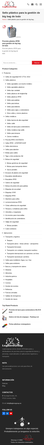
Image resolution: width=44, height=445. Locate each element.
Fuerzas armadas (11, 292)
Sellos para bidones (13, 106)
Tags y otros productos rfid (14, 156)
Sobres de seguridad (12, 182)
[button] (41, 4)
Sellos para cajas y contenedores (18, 110)
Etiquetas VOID (10, 192)
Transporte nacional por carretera (18, 257)
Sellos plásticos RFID (14, 97)
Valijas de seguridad (12, 222)
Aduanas (8, 270)
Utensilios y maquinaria (13, 212)
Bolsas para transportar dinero (17, 166)
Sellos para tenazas (13, 133)
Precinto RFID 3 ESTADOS (14, 140)
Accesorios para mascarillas (14, 215)
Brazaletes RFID (10, 179)
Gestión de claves (11, 299)
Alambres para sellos (12, 199)
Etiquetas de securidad (13, 189)
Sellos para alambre (12, 149)
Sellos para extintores (12, 263)
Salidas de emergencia (13, 296)
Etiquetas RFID (10, 196)
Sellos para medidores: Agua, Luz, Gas (18, 260)
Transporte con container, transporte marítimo (22, 250)
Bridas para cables (11, 153)
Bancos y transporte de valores (15, 266)
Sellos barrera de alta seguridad (17, 120)
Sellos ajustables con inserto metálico (19, 84)
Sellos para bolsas (13, 103)
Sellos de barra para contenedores (18, 127)
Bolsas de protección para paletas (16, 186)
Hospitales (8, 279)
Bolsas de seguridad (12, 159)
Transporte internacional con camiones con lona (23, 253)
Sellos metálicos (10, 116)
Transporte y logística (12, 237)
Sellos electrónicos (11, 146)
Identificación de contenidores (15, 218)
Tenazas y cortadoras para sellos (16, 209)
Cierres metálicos (13, 136)
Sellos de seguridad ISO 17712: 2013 (17, 77)
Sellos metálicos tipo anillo (15, 130)
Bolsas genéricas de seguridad (17, 163)
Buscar (36, 63)
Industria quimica (11, 276)
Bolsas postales (12, 225)
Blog (3, 386)
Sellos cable (11, 123)
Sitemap (14, 440)
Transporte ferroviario (14, 247)
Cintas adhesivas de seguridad (15, 205)
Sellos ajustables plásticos (15, 87)
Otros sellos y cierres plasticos (17, 113)
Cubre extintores (10, 229)
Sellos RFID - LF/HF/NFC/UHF (15, 143)
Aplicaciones (8, 233)
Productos (7, 73)
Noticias (5, 383)
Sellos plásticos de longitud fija (17, 93)
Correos (8, 283)
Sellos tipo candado (13, 90)
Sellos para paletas (13, 100)
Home (4, 19)
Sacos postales (12, 169)
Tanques (9, 240)
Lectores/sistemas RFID (13, 202)
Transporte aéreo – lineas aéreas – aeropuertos (22, 244)
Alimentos (8, 273)
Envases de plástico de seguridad (16, 173)
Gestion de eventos (11, 286)
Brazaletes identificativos (13, 176)
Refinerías (8, 289)
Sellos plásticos (10, 80)
